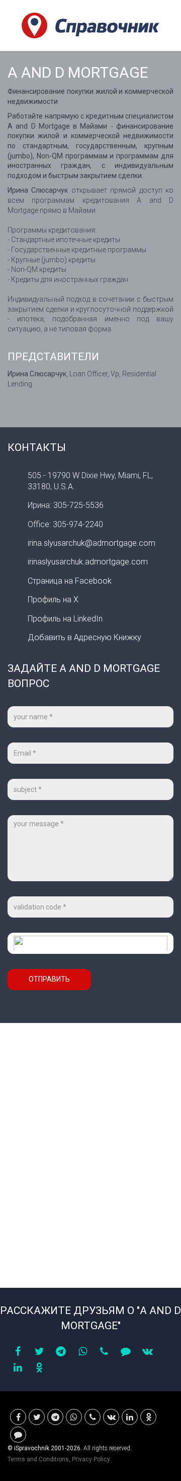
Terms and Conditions (38, 1459)
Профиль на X (53, 599)
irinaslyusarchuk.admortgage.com (88, 561)
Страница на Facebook (70, 581)
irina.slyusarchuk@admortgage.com (91, 543)
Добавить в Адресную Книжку (84, 637)
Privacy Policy (91, 1459)
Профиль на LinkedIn (65, 618)
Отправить (49, 979)
